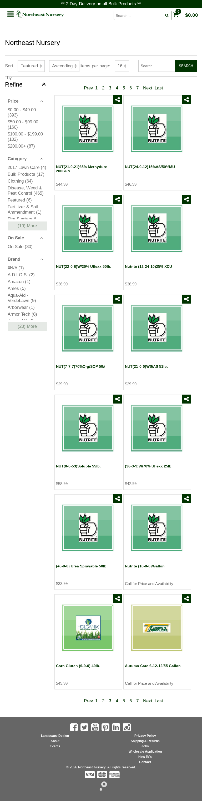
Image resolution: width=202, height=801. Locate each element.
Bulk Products (26, 174)
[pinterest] (106, 727)
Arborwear (21, 307)
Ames (17, 288)
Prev (88, 87)
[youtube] (95, 727)
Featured (20, 200)
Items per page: (94, 65)
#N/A (16, 267)
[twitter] (117, 118)
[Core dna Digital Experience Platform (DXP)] (101, 789)
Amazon (19, 281)
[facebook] (117, 109)
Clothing (20, 181)
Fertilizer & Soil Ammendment (25, 209)
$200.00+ (21, 146)
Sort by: (9, 67)
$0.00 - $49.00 (22, 112)
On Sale (20, 246)
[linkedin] (117, 727)
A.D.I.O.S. (21, 274)
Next (147, 87)
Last (159, 87)
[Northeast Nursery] (62, 14)
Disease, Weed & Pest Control (26, 190)
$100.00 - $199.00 (25, 137)
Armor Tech (22, 314)
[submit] (167, 15)
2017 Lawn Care (27, 167)
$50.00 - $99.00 (23, 124)
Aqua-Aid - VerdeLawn (22, 298)
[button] (10, 13)
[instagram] (127, 727)
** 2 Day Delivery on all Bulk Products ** (101, 3)
